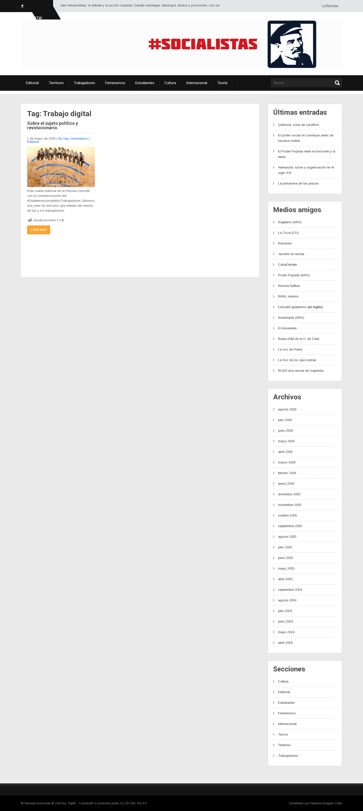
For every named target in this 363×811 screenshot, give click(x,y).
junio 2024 (285, 621)
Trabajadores (84, 83)
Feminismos (115, 83)
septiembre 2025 (290, 526)
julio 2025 (285, 547)
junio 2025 (285, 558)
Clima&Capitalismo (292, 307)
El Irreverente (287, 328)
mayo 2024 (286, 632)
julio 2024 (285, 611)
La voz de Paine (290, 349)
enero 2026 (286, 483)
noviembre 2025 (289, 505)
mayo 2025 (286, 568)
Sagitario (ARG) (290, 222)
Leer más (38, 230)
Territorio (56, 83)
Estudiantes (144, 83)
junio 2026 (285, 430)
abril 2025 (285, 579)
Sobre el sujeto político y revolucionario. (52, 125)
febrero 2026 (287, 473)
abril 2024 (285, 643)
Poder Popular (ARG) (294, 275)
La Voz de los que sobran (297, 360)
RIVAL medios (288, 296)
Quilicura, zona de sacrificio (298, 125)
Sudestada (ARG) (291, 317)
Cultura (170, 83)
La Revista (330, 6)
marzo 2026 (286, 462)
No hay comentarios (73, 138)
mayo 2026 (286, 441)
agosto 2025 (287, 536)
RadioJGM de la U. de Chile (298, 339)
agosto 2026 (287, 409)
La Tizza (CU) (288, 233)
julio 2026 (285, 420)
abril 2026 (285, 452)
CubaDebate (287, 264)
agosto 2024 (287, 600)
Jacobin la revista (291, 254)
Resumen (285, 243)
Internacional (196, 83)
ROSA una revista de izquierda (300, 370)
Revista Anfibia (289, 286)
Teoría (222, 83)
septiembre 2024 (290, 589)
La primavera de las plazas (298, 183)
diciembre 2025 (289, 494)
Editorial (32, 83)
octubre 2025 (287, 515)
